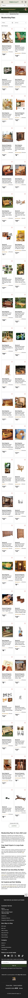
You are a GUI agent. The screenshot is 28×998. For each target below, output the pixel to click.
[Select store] (22, 1)
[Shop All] (2, 2)
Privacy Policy (19, 968)
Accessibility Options (10, 988)
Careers (3, 945)
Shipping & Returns (5, 918)
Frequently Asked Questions (7, 920)
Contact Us (3, 915)
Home (2, 14)
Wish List (3, 928)
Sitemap (21, 988)
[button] (20, 22)
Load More (14, 825)
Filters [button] (3, 22)
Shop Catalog (4, 934)
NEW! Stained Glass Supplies (14, 12)
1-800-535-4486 (5, 913)
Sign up (14, 965)
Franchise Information (6, 947)
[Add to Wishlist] (11, 30)
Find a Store (4, 949)
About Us (3, 943)
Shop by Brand (4, 937)
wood (23, 852)
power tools (4, 875)
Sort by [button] (16, 22)
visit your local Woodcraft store (10, 886)
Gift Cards (3, 926)
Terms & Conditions (17, 985)
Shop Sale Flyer (4, 932)
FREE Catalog (4, 930)
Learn (7, 14)
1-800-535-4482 (5, 909)
